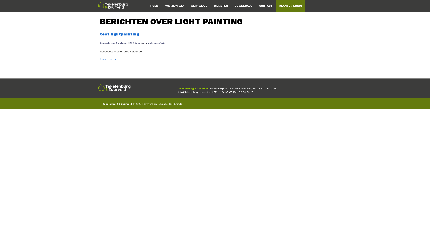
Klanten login (290, 5)
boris (144, 43)
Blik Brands (175, 104)
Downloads (243, 5)
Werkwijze (198, 5)
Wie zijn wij (174, 5)
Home (154, 5)
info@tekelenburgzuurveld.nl (194, 92)
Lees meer (107, 59)
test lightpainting (119, 34)
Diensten (221, 5)
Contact (266, 5)
